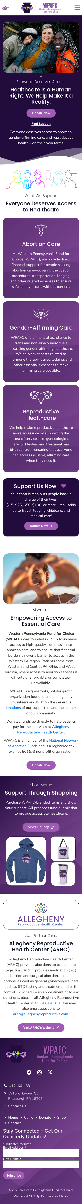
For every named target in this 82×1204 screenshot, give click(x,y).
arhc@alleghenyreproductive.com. (41, 1014)
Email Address (14, 1147)
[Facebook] (29, 1072)
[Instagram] (39, 1072)
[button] (7, 47)
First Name (12, 1158)
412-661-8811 (47, 1003)
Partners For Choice (54, 1196)
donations (13, 707)
